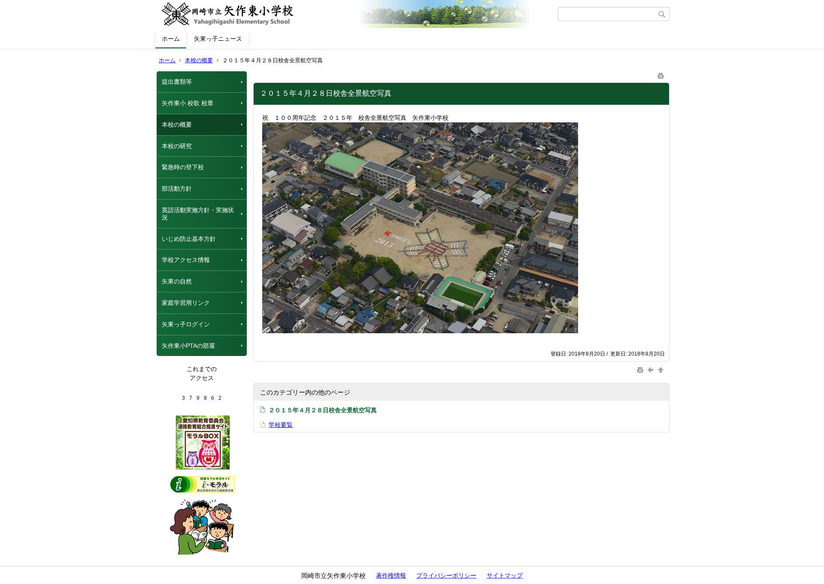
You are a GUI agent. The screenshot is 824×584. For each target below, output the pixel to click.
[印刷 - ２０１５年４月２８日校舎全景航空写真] (661, 74)
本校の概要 (199, 60)
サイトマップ (505, 575)
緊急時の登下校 (183, 167)
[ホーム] (357, 14)
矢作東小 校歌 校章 (187, 103)
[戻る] (651, 369)
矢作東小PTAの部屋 (188, 345)
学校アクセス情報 (186, 259)
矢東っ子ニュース (218, 38)
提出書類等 (177, 81)
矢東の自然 (177, 281)
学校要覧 (281, 424)
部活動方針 (177, 188)
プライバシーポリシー (446, 575)
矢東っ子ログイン (186, 324)
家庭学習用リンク (186, 302)
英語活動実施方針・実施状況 (198, 214)
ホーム (171, 38)
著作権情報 (391, 575)
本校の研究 (177, 146)
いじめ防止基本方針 (189, 238)
